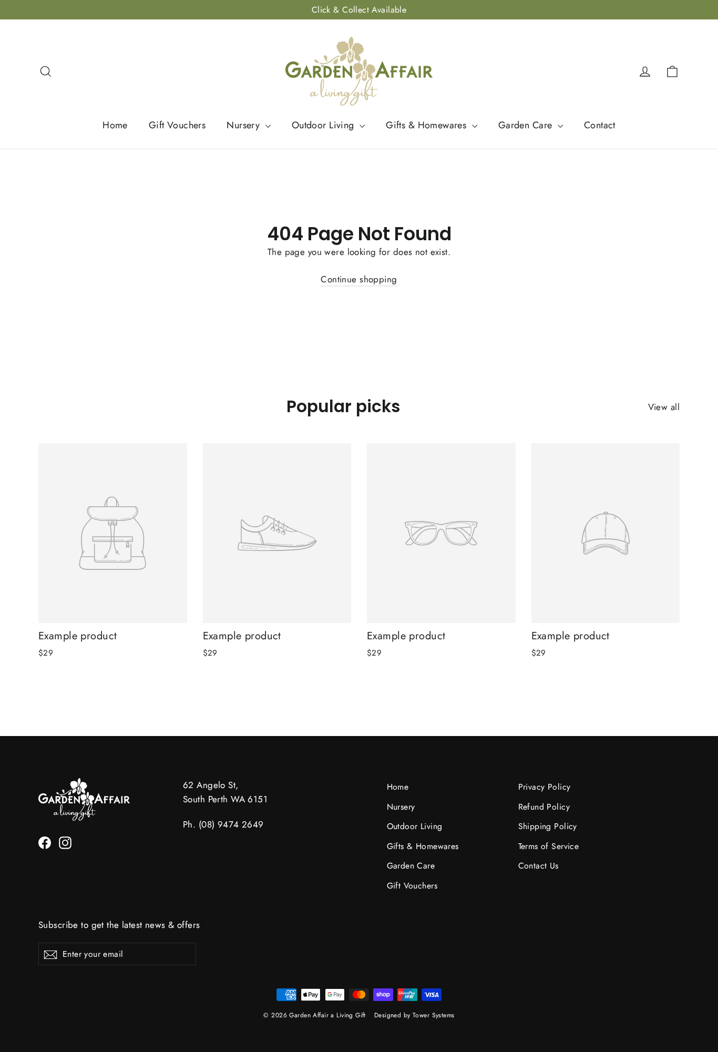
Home (115, 125)
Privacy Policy (544, 787)
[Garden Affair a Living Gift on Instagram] (65, 842)
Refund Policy (544, 807)
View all (664, 407)
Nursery (244, 125)
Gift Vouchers (177, 125)
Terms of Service (548, 846)
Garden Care (526, 125)
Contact (600, 125)
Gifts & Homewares (427, 125)
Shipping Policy (547, 826)
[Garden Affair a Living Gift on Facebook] (44, 842)
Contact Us (538, 866)
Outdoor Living (324, 125)
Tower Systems (434, 1015)
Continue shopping (359, 279)
